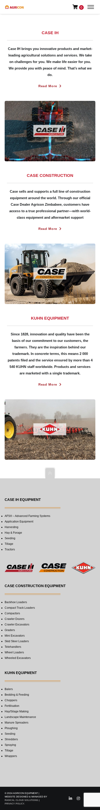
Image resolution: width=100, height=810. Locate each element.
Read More (47, 86)
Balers (9, 689)
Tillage (9, 544)
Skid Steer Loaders (17, 641)
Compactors (12, 613)
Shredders (11, 739)
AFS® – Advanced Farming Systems (27, 516)
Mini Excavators (15, 635)
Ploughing (11, 728)
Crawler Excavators (17, 624)
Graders (10, 630)
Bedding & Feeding (17, 694)
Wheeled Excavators (18, 658)
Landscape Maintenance (20, 717)
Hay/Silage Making (17, 711)
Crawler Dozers (14, 619)
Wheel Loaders (14, 652)
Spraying (10, 745)
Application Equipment (19, 521)
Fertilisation (12, 706)
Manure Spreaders (16, 722)
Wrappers (11, 756)
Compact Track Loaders (20, 607)
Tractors (10, 549)
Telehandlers (13, 646)
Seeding (10, 538)
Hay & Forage (13, 532)
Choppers (11, 700)
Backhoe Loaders (16, 602)
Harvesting (11, 527)
